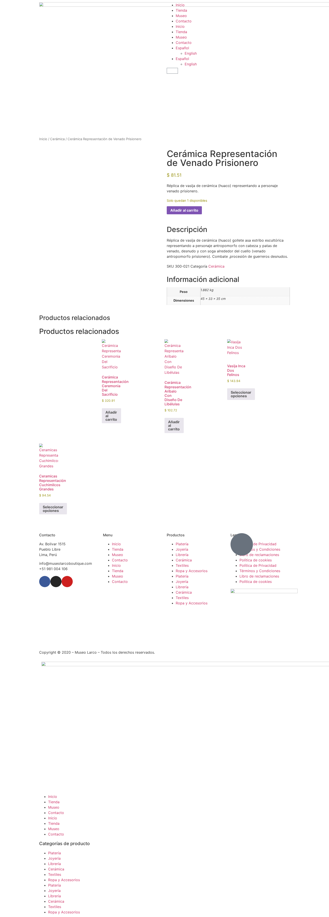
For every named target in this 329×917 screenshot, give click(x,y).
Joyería (182, 549)
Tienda (181, 10)
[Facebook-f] (44, 581)
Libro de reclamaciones (259, 576)
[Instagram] (56, 581)
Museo (181, 15)
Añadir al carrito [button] (111, 416)
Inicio (180, 5)
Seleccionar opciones (241, 394)
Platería (182, 544)
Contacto (184, 21)
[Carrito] (172, 71)
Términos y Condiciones (259, 571)
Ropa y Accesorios (191, 571)
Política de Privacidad (257, 565)
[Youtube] (67, 581)
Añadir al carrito (184, 210)
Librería (182, 554)
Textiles (182, 565)
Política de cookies (255, 560)
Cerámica (57, 139)
